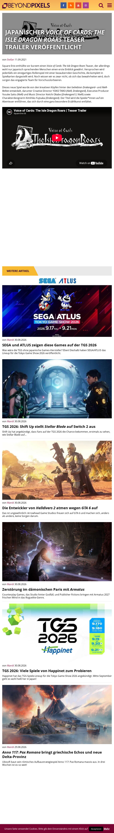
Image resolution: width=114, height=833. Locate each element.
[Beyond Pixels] (27, 6)
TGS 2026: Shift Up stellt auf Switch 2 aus (48, 426)
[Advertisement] (57, 193)
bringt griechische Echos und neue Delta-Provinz (52, 754)
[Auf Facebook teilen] (107, 332)
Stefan (11, 59)
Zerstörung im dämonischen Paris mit (43, 589)
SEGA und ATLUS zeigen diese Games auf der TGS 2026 (49, 344)
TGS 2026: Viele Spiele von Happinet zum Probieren (47, 670)
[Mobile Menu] (109, 5)
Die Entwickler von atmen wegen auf (50, 507)
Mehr (107, 828)
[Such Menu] (101, 5)
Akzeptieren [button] (96, 829)
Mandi (11, 339)
